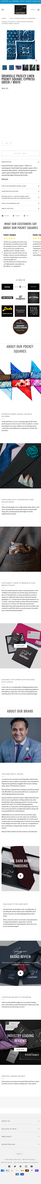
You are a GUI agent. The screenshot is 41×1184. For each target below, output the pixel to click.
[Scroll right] (39, 252)
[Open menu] (5, 10)
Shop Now (21, 646)
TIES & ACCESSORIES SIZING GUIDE (14, 186)
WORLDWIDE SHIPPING (10, 191)
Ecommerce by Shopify (29, 1162)
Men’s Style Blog (28, 1159)
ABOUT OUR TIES (7, 208)
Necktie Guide (6, 1162)
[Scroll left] (2, 252)
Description (6, 162)
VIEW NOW (20, 1049)
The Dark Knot (11, 1159)
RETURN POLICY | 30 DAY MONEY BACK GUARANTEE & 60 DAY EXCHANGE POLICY (16, 197)
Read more (5, 179)
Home (4, 18)
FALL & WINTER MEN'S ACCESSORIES (23, 18)
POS (15, 1162)
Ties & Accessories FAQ (10, 203)
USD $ (32, 9)
